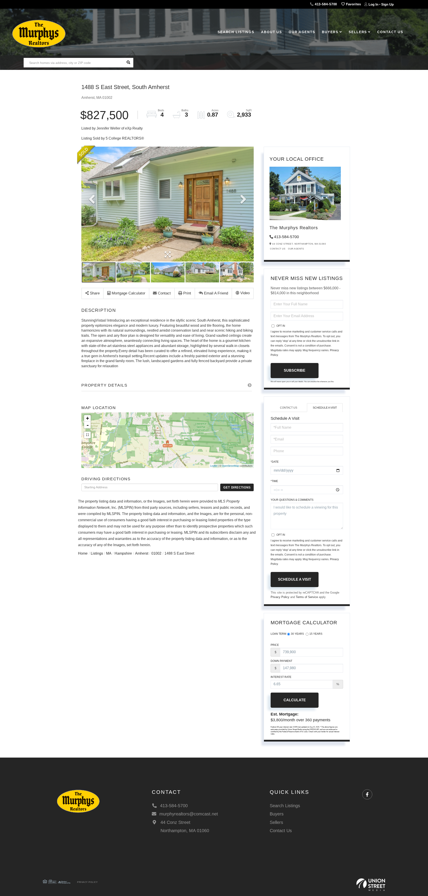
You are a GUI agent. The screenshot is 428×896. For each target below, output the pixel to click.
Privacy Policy (280, 597)
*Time (274, 481)
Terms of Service (307, 597)
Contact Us (277, 248)
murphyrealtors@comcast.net (188, 814)
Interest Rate (281, 677)
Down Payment (281, 661)
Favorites (353, 4)
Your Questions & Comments (292, 499)
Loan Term (278, 633)
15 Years (315, 633)
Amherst (141, 553)
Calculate (295, 700)
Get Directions (237, 487)
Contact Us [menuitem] (390, 32)
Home (83, 553)
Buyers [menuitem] (330, 32)
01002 (156, 553)
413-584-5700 (325, 4)
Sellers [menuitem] (358, 32)
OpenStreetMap (230, 466)
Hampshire (123, 553)
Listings (97, 553)
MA (108, 553)
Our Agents (296, 248)
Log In (373, 4)
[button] (128, 62)
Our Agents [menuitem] (302, 32)
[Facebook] (367, 795)
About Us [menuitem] (271, 32)
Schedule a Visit (325, 407)
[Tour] (242, 293)
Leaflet (213, 466)
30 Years (297, 633)
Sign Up (387, 4)
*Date (275, 461)
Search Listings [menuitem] (236, 32)
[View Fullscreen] (87, 435)
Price (275, 645)
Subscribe (294, 370)
